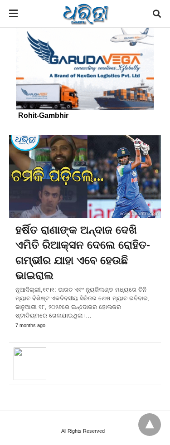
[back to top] (149, 424)
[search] (157, 14)
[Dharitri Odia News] (86, 13)
